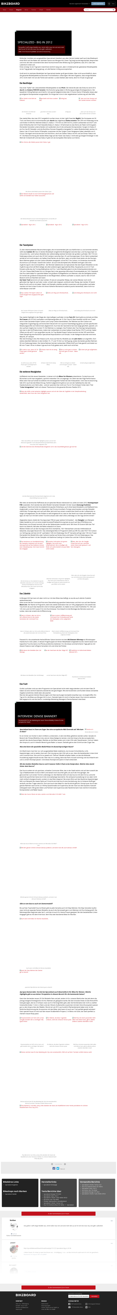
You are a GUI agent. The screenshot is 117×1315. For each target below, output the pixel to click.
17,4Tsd (14, 1256)
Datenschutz (44, 1304)
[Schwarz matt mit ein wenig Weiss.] (49, 355)
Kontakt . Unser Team (21, 1305)
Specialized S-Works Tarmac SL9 (53, 1203)
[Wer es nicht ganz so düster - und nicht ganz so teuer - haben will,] (69, 355)
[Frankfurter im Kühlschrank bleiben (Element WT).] (82, 662)
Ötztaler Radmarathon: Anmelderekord (55, 1201)
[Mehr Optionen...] (112, 1221)
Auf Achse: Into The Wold (51, 1199)
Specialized (70, 1205)
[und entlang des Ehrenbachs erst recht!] (85, 300)
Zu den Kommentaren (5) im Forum (58, 1213)
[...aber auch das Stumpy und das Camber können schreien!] (88, 104)
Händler (48, 10)
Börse (26, 10)
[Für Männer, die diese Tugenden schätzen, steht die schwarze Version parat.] (59, 1030)
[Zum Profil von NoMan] (14, 1227)
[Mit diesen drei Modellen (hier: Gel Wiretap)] (32, 661)
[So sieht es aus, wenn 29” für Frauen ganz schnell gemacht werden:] (29, 355)
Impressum (19, 1309)
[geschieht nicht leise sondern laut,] (49, 104)
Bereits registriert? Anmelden (79, 3)
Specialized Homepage (50, 1185)
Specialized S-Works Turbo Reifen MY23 (55, 1197)
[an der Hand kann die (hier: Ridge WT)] (56, 661)
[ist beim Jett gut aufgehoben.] (88, 355)
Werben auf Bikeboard (22, 1307)
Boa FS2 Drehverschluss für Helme (54, 1205)
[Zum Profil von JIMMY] (14, 1249)
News (4, 10)
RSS (89, 1307)
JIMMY (12, 1243)
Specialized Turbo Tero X (51, 1196)
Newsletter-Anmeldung (75, 1293)
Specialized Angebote (11, 1185)
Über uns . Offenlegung (22, 1304)
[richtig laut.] (69, 104)
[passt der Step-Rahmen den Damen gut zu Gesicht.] (38, 978)
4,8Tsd (14, 1234)
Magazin (18, 10)
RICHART (12, 1265)
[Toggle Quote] (26, 1271)
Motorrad (48, 1307)
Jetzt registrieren (98, 3)
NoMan (13, 1220)
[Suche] (113, 9)
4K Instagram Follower (94, 1304)
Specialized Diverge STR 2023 (52, 1194)
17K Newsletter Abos (77, 1307)
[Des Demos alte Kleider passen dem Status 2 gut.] (56, 165)
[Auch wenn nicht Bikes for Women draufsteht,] (56, 942)
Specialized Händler (11, 1194)
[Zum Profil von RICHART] (14, 1272)
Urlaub (41, 10)
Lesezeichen (58, 1164)
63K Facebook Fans (76, 1304)
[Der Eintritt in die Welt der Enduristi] (29, 104)
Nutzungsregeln (45, 1305)
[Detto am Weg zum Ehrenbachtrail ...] (59, 300)
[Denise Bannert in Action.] (89, 729)
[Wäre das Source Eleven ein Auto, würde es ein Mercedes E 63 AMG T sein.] (56, 817)
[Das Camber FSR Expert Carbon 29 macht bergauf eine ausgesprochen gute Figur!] (33, 300)
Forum (11, 10)
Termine (33, 10)
